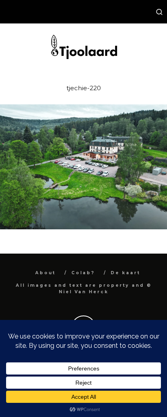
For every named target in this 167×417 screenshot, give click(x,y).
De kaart (125, 272)
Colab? (83, 272)
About (45, 272)
